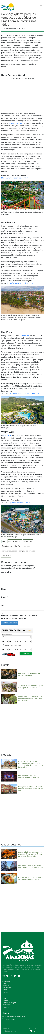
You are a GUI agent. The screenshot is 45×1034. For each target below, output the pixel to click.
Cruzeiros (6, 1007)
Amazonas (17, 541)
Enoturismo (7, 1005)
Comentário (7, 572)
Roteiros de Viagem (9, 1003)
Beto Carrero (7, 546)
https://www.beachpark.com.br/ (20, 283)
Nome (4, 589)
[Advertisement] (22, 728)
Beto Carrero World (16, 123)
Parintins (6, 985)
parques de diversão (27, 551)
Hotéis (5, 990)
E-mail (4, 597)
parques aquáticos (9, 551)
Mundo (5, 1000)
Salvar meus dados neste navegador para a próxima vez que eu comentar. (19, 617)
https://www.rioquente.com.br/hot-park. (23, 393)
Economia (6, 992)
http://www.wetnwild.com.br (19, 502)
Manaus (27, 546)
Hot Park (25, 335)
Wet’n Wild (7, 435)
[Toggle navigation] (41, 6)
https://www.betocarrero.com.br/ (14, 178)
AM (9, 541)
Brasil (4, 998)
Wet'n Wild (6, 555)
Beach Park (27, 541)
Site (2, 605)
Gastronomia (7, 988)
